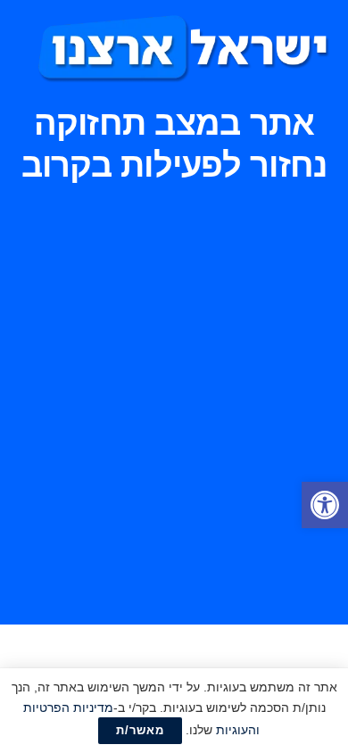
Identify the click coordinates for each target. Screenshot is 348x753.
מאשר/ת (140, 730)
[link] (325, 505)
